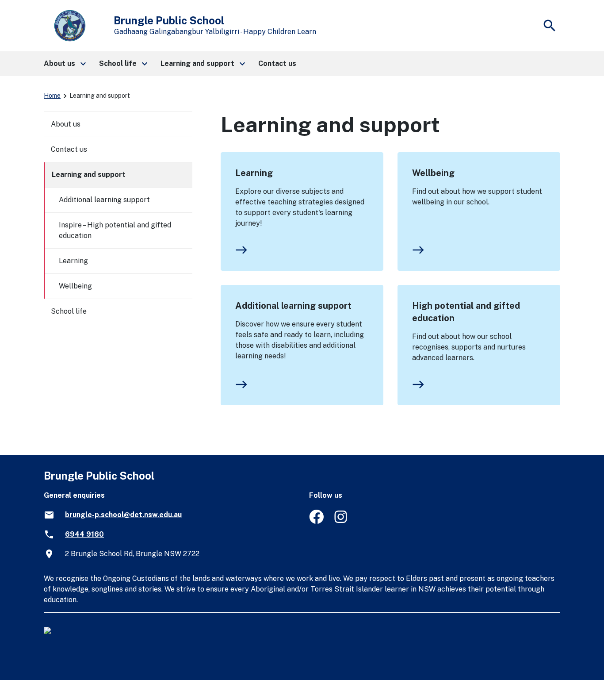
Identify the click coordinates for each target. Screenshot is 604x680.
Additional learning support (293, 305)
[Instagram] (341, 521)
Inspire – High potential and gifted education (115, 230)
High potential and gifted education (466, 311)
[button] (64, 63)
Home (52, 95)
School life (69, 311)
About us (65, 124)
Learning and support (89, 174)
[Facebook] (316, 521)
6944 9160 (84, 534)
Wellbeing (433, 173)
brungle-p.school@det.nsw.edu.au (123, 515)
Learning (254, 173)
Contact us (69, 149)
